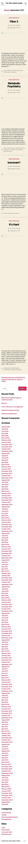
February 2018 (6, 653)
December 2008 (6, 793)
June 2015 (4, 724)
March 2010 (5, 762)
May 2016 (4, 700)
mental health (19, 149)
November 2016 (6, 686)
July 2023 (4, 509)
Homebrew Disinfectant (9, 413)
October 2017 (5, 662)
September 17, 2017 (15, 92)
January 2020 (6, 602)
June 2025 (4, 458)
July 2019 (4, 615)
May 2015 (4, 726)
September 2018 (6, 638)
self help (13, 369)
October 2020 (6, 582)
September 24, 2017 (15, 27)
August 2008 (5, 802)
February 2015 (6, 733)
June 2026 (4, 431)
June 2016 (4, 698)
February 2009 (6, 789)
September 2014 (6, 742)
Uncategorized (6, 819)
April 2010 (4, 760)
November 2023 (6, 500)
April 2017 (4, 675)
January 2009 (6, 791)
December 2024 (6, 471)
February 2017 (6, 680)
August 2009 (5, 775)
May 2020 (4, 593)
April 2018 (4, 649)
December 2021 (6, 551)
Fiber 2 (14, 21)
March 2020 (5, 598)
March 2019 (5, 624)
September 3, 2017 (15, 230)
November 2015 (6, 713)
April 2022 (4, 542)
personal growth (15, 368)
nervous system (8, 151)
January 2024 (6, 495)
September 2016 (6, 691)
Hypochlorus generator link (10, 410)
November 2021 (6, 553)
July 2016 (4, 695)
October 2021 (5, 555)
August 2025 (5, 453)
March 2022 (5, 544)
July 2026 (4, 429)
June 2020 (5, 591)
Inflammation (7, 72)
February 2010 (6, 764)
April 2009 (4, 784)
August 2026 (5, 427)
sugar (17, 213)
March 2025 (5, 464)
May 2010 (4, 757)
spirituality (19, 369)
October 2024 (6, 475)
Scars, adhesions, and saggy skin (12, 406)
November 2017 (6, 660)
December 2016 (6, 684)
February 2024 (6, 493)
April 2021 (4, 569)
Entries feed (5, 830)
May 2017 (4, 673)
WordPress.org (6, 834)
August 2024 (5, 480)
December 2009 (6, 766)
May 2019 (4, 620)
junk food (10, 213)
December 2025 (6, 444)
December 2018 (6, 631)
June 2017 (4, 671)
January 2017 (5, 682)
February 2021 (6, 573)
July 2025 (4, 455)
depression (6, 149)
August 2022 (5, 533)
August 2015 (5, 720)
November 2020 (6, 580)
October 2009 (6, 771)
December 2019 (6, 604)
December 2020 (6, 578)
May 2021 (4, 566)
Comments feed (6, 832)
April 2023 (4, 515)
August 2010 (5, 751)
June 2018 (4, 644)
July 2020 (4, 589)
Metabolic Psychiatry (14, 85)
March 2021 (5, 571)
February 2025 (6, 467)
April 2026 (4, 435)
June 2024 (4, 484)
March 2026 (5, 438)
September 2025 (6, 451)
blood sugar (18, 148)
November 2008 (6, 795)
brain (23, 148)
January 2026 (6, 442)
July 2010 (4, 753)
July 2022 (4, 535)
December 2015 (6, 711)
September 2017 (6, 664)
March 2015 (5, 731)
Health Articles (14, 17)
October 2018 (5, 635)
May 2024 (4, 487)
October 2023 (6, 502)
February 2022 (6, 546)
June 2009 (5, 780)
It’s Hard (14, 224)
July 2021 (4, 562)
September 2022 (6, 531)
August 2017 (5, 666)
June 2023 (4, 511)
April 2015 (4, 729)
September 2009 (7, 773)
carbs (5, 70)
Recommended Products (9, 817)
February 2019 (6, 626)
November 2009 (6, 769)
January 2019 (5, 629)
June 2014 (4, 749)
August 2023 (5, 507)
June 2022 (4, 538)
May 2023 (4, 513)
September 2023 (6, 504)
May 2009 (4, 782)
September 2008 (7, 800)
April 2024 (4, 489)
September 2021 (6, 558)
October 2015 (5, 715)
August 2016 (5, 693)
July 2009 (4, 777)
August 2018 (5, 640)
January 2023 (6, 522)
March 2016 (5, 704)
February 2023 (6, 520)
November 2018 (6, 633)
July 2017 (4, 669)
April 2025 (4, 462)
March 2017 (5, 678)
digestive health (11, 70)
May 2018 (4, 646)
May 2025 (4, 460)
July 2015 (4, 722)
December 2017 (6, 658)
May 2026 (4, 433)
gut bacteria (19, 70)
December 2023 (6, 498)
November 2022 (6, 527)
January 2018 (5, 655)
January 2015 (5, 735)
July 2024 (4, 482)
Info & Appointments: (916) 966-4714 (13, 377)
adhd (5, 148)
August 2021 (5, 560)
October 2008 (6, 797)
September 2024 (6, 478)
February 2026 (6, 440)
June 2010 (4, 755)
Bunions (4, 403)
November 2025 (6, 447)
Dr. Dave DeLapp (16, 25)
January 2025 (6, 469)
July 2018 (4, 642)
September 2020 (7, 584)
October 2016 (5, 689)
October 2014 (5, 740)
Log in (3, 827)
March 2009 (5, 786)
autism (13, 148)
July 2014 (4, 746)
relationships (7, 369)
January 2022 (6, 549)
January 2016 (5, 709)
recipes (3, 815)
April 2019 (4, 622)
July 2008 (4, 804)
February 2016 (6, 706)
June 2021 (4, 564)
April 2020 (4, 595)
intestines (13, 72)
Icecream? (14, 162)
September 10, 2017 (15, 168)
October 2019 (5, 609)
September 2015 (6, 718)
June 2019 (4, 618)
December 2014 (6, 737)
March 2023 (5, 518)
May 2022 (4, 540)
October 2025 (6, 449)
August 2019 (5, 613)
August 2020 (5, 586)
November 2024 (6, 473)
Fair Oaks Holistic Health (14, 3)
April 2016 (4, 702)
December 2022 (6, 524)
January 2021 (5, 575)
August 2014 (5, 744)
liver (14, 213)
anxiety (9, 148)
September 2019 (6, 611)
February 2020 (6, 600)
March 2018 (5, 651)
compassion (7, 368)
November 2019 (6, 606)
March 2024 (5, 491)
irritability (12, 149)
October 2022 (5, 529)
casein (5, 213)
